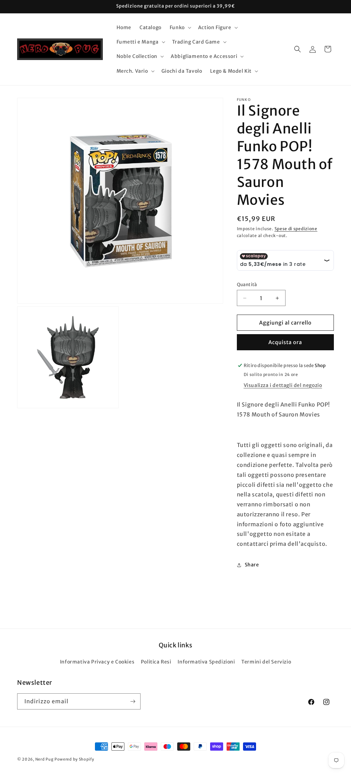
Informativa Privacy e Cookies (97, 662)
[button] (180, 27)
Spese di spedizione (296, 228)
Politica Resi (156, 662)
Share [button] (252, 565)
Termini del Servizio (266, 662)
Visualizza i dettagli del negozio (283, 385)
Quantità (247, 284)
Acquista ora (285, 342)
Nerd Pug (44, 759)
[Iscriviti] (132, 701)
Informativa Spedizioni (206, 662)
